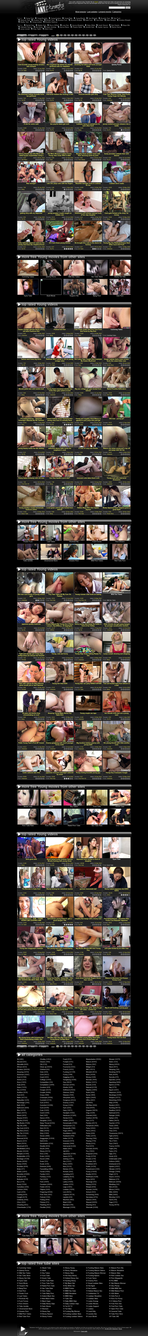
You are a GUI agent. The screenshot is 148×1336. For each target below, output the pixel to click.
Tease (111, 1125)
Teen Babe (99, 20)
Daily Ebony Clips (120, 1236)
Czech (42, 1113)
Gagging (66, 1077)
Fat (41, 1179)
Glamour (66, 1092)
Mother (88, 1082)
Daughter (43, 1120)
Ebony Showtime (71, 1270)
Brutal (19, 1177)
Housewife (67, 1128)
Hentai (65, 1118)
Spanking (112, 1082)
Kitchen (65, 1169)
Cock (42, 1074)
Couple (42, 1092)
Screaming (90, 1194)
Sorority (112, 1077)
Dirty (41, 1133)
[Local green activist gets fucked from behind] (60, 506)
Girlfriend (66, 1090)
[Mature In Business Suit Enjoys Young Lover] (116, 976)
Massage (66, 1207)
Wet (110, 1187)
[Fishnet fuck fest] (60, 328)
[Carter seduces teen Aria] (31, 771)
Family (42, 1174)
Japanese (66, 1154)
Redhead (89, 1177)
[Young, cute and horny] (60, 652)
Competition (44, 1082)
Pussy (88, 1171)
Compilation (44, 1085)
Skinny (111, 1064)
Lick (64, 1192)
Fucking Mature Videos (96, 1270)
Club (41, 1072)
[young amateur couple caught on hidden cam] (60, 211)
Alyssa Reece (64, 27)
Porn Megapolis (117, 1278)
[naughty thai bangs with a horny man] (88, 917)
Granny (65, 1103)
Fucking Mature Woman (97, 1273)
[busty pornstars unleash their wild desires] (116, 152)
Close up (43, 1067)
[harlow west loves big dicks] (31, 357)
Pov (87, 1151)
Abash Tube (28, 806)
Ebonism (51, 1255)
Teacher (112, 1123)
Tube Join (68, 1298)
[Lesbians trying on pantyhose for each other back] (88, 122)
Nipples (88, 1090)
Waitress (112, 1179)
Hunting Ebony (70, 1281)
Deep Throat (44, 1123)
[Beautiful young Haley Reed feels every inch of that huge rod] (88, 1036)
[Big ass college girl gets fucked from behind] (88, 387)
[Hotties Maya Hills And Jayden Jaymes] (88, 506)
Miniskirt (89, 1072)
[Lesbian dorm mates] (116, 182)
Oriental (89, 1115)
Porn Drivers (120, 542)
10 (90, 35)
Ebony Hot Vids (120, 277)
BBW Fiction (69, 1288)
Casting (20, 1194)
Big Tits (19, 1133)
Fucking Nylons (93, 1275)
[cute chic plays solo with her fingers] (60, 182)
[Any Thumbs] (32, 14)
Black (19, 1143)
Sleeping (112, 1069)
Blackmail (20, 1146)
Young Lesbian (37, 22)
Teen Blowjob (92, 18)
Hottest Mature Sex (95, 1291)
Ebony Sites (69, 1273)
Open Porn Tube (117, 1309)
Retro (88, 1179)
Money (88, 1077)
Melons (88, 1064)
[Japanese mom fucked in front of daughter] (88, 857)
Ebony (42, 1151)
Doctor (42, 1136)
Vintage (112, 1171)
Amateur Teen (38, 20)
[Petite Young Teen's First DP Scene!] (31, 741)
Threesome (113, 1133)
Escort (42, 1159)
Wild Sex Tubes (74, 277)
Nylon (88, 1097)
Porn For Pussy (116, 1298)
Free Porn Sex (116, 1304)
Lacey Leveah (25, 29)
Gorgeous (66, 1100)
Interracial (66, 1146)
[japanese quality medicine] (31, 622)
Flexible (43, 1207)
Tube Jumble (28, 561)
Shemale (89, 1207)
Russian (89, 1189)
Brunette (20, 1174)
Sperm (111, 1085)
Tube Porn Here (117, 1314)
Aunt (18, 1095)
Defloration (44, 1125)
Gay (64, 1082)
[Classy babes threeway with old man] (31, 476)
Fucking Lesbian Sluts (73, 1314)
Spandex (112, 1080)
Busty (19, 1184)
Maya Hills (126, 25)
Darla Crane (48, 29)
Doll (41, 1141)
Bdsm (19, 1113)
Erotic (42, 1156)
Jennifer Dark (89, 27)
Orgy (88, 1113)
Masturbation (91, 1059)
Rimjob (88, 1187)
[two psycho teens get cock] (60, 122)
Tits (110, 1141)
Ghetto (65, 1087)
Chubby (43, 1059)
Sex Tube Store (97, 277)
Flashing (43, 1205)
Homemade (67, 1123)
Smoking (112, 1072)
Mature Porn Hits (117, 1268)
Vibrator (112, 1169)
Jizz (64, 1161)
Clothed (43, 1069)
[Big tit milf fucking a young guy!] (116, 1006)
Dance (42, 1118)
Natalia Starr (42, 25)
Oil (87, 1103)
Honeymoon (67, 1125)
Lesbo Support (93, 1306)
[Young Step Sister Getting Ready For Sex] (88, 652)
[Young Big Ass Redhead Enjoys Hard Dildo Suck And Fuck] (116, 241)
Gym (64, 1108)
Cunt (41, 1108)
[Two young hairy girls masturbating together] (60, 947)
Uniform (112, 1161)
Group (65, 1105)
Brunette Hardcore (51, 22)
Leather (66, 1184)
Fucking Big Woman (72, 1311)
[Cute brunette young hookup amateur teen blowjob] (31, 63)
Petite (88, 1136)
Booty (19, 1164)
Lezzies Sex (92, 1314)
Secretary (89, 1197)
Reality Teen (24, 22)
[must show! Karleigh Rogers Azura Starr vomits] (88, 976)
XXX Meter (115, 1293)
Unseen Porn (74, 561)
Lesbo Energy (93, 1301)
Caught (19, 1197)
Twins (111, 1151)
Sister (111, 1062)
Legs (65, 1187)
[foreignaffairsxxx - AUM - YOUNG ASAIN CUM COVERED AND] (31, 917)
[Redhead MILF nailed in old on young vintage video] (60, 357)
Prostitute (89, 1164)
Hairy (65, 1110)
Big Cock (20, 1128)
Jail (64, 1151)
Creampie (43, 1097)
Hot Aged (91, 1286)
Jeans (65, 1156)
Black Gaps (97, 1236)
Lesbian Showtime (95, 1296)
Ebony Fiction (120, 1255)
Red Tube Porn (120, 561)
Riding (88, 1184)
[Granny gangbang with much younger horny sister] (60, 741)
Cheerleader (21, 1207)
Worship (112, 1197)
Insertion (66, 1143)
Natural (88, 1087)
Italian (65, 1148)
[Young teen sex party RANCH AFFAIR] (88, 682)
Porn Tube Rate (28, 825)
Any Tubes (74, 806)
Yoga (111, 1202)
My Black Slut (70, 1283)
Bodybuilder (21, 1156)
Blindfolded (21, 1148)
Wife (110, 1192)
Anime (19, 1080)
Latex (65, 1179)
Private (88, 1159)
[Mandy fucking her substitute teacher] (60, 887)
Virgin (111, 1174)
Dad (41, 1115)
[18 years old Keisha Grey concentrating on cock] (31, 711)
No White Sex (70, 1286)
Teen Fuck (116, 18)
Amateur (20, 1069)
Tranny (111, 1146)
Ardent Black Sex (51, 1236)
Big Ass (19, 1120)
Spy (110, 1087)
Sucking (112, 1108)
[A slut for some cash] (31, 122)
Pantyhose (90, 1125)
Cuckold (43, 1100)
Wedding (112, 1184)
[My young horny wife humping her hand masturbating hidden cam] (31, 1036)
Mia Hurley (39, 27)
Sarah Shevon (103, 25)
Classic (42, 1062)
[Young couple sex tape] (88, 711)
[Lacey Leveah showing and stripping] (116, 652)
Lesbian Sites (93, 1298)
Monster (89, 1080)
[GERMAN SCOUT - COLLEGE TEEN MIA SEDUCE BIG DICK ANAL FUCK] (31, 976)
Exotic (42, 1164)
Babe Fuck (89, 20)
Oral (87, 1108)
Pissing (88, 1141)
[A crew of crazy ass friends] (88, 447)
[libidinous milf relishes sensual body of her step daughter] (88, 211)
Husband (66, 1136)
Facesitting (44, 1169)
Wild (110, 1194)
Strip (110, 1103)
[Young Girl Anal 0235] (60, 682)
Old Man (89, 1105)
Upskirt (111, 1166)
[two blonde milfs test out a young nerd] (116, 711)
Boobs (19, 1161)
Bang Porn (97, 296)
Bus (18, 1182)
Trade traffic (84, 1331)
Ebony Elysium (97, 1255)
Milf (87, 1069)
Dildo (42, 1131)
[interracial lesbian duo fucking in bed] (60, 93)
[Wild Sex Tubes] (116, 593)
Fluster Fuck (27, 542)
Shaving (89, 1205)
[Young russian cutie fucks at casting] (88, 593)
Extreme (43, 1166)
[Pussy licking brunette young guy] (88, 771)
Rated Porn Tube (74, 825)
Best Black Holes (74, 1236)
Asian (19, 1087)
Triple (111, 1148)
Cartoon (20, 1189)
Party (88, 1128)
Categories (116, 12)
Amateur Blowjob (124, 20)
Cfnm (19, 1202)
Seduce (89, 1200)
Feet (41, 1182)
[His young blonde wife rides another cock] (116, 741)
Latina (65, 1182)
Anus (19, 1082)
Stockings (112, 1095)
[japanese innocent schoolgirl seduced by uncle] (60, 771)
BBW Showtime (70, 1293)
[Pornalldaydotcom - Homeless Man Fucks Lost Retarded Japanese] (116, 917)
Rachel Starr (30, 25)
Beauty (19, 1118)
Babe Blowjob (111, 20)
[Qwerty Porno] (116, 63)
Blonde (19, 1151)
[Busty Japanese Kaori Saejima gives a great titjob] (116, 506)
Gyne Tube (28, 296)
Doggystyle (44, 1138)
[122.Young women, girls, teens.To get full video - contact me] (88, 1006)
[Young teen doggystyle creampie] (31, 947)
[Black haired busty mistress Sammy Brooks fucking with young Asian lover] (60, 857)
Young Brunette (42, 18)
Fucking (66, 1072)
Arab (18, 1085)
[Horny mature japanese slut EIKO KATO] (116, 887)
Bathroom (20, 1108)
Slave (111, 1067)
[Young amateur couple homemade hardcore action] (31, 506)
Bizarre (19, 1141)
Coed (42, 1077)
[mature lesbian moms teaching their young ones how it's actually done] (60, 417)
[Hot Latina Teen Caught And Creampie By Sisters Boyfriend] (88, 357)
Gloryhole (66, 1097)
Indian (65, 1138)
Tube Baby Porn (28, 1236)
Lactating (66, 1174)
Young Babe (68, 18)
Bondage (20, 1159)
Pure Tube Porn (51, 825)
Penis (88, 1131)
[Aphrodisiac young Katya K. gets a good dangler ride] (60, 917)
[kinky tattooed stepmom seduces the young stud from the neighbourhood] (31, 241)
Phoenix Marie (77, 27)
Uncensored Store (51, 561)
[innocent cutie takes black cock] (88, 476)
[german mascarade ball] (88, 887)
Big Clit (19, 1125)
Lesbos (90, 1309)
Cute (41, 1110)
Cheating (20, 1205)
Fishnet (42, 1197)
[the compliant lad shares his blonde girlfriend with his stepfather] (60, 63)
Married (66, 1205)
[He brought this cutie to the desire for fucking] (88, 241)
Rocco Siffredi (54, 25)
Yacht (111, 1200)
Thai (110, 1131)
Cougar (42, 1090)
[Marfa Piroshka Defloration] (116, 387)
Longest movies (104, 12)
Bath (18, 1105)
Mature (88, 1062)
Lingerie (66, 1194)
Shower (112, 1059)
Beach (19, 1115)
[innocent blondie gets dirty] (88, 93)
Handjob (66, 1113)
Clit (41, 1064)
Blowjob (20, 1154)
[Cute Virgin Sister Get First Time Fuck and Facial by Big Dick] (88, 328)
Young (111, 1205)
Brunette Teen (105, 18)
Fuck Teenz (92, 1278)
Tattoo (111, 1120)
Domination (44, 1143)
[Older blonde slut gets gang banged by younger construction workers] (116, 622)
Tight (111, 1136)
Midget (88, 1067)
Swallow (112, 1110)
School (88, 1192)
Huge (65, 1131)
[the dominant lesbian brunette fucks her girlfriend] (31, 93)
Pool (87, 1146)
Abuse (120, 1328)
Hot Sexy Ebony (71, 1275)
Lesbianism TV (93, 1293)
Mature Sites (115, 1273)
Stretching (112, 1100)
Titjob (111, 1138)
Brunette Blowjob (76, 20)
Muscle (88, 1085)
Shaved (89, 1202)
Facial (42, 1171)
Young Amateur (56, 18)
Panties (88, 1123)
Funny (65, 1074)
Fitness (42, 1202)
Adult (51, 806)
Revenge (89, 1182)
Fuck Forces (97, 542)
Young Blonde (80, 18)
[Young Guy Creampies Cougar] (116, 771)
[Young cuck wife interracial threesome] (116, 476)
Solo (110, 1074)
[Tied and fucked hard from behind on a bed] (116, 682)
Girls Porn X (115, 1296)
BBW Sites (69, 1296)
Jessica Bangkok (78, 25)
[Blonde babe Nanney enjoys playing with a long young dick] (60, 1006)
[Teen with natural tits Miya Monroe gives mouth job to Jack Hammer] (31, 682)
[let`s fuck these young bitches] (60, 241)
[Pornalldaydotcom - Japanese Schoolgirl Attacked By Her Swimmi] (31, 417)
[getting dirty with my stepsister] (31, 211)
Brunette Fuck (62, 20)
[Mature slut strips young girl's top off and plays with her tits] (116, 447)
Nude (88, 1092)
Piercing (89, 1138)
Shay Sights (37, 29)
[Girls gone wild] (31, 857)
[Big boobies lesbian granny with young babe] (88, 741)
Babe (19, 1097)
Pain (87, 1120)
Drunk (42, 1148)
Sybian (111, 1118)
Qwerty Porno (51, 277)
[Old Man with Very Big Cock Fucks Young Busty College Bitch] (60, 1036)
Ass (18, 1090)
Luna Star (65, 25)
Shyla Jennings (51, 27)
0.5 (35, 70)
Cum (41, 1103)
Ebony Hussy (70, 1268)
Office (88, 1100)
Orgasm (89, 1110)
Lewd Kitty (92, 1311)
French (65, 1069)
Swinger (112, 1115)
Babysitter (20, 1100)
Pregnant (89, 1154)
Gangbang (67, 1080)
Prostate (89, 1161)
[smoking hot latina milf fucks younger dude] (88, 63)
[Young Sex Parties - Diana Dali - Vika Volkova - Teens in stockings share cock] (60, 976)
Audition (20, 1092)
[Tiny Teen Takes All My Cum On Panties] (60, 593)
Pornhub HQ (74, 542)
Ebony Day (74, 1255)
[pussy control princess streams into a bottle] (116, 122)
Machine (66, 1200)
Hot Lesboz (92, 1288)
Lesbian (66, 1189)
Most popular (80, 12)
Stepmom (112, 1092)
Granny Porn (92, 1281)
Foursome (67, 1067)
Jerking (65, 1159)
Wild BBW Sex (116, 1288)
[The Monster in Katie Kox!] (31, 887)
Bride (19, 1169)
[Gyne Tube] (116, 857)
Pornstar (89, 1148)
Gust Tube (97, 806)
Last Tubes (51, 542)
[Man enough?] (31, 182)
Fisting (42, 1200)
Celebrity (20, 1200)
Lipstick (65, 1197)
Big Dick (20, 1131)
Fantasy (43, 1177)
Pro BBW (114, 1281)
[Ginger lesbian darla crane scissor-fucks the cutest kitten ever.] (116, 357)
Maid (65, 1202)
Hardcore (66, 1115)
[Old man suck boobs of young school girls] (31, 593)
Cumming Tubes (28, 277)
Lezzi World (92, 1316)
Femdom (43, 1184)
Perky (88, 1133)
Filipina (42, 1189)
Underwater (113, 1159)
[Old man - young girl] (116, 417)
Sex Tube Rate (97, 825)
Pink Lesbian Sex (117, 1275)
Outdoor (89, 1118)
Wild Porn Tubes (97, 561)
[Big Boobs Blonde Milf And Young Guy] (88, 947)
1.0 (36, 70)
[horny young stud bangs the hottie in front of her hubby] (88, 622)
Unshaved (112, 1164)
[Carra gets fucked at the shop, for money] (116, 211)
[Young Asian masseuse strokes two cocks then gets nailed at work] (60, 387)
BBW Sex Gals (70, 1291)
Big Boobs (20, 1123)
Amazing (20, 1072)
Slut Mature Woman (118, 1283)
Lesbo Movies (93, 1304)
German (66, 1085)
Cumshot (43, 1105)
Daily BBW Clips (71, 1301)
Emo (41, 1154)
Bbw (18, 1110)
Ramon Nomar (116, 27)
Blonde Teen (50, 20)
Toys (110, 1143)
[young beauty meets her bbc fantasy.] (31, 447)
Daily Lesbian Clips (72, 1304)
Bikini (19, 1136)
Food (65, 1059)
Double (42, 1146)
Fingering (43, 1192)
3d (18, 1059)
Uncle (111, 1156)
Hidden (65, 1120)
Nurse (88, 1095)
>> (94, 35)
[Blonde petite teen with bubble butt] (31, 387)
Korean (65, 1171)
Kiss (64, 1166)
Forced (65, 1064)
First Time (43, 1194)
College (43, 1080)
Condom (43, 1087)
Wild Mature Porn (117, 1291)
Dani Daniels (115, 25)
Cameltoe (20, 1187)
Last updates (92, 12)
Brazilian (20, 1166)
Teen (111, 1128)
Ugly (110, 1154)
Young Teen (30, 18)
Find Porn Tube (116, 1306)
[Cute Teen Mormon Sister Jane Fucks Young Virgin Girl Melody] (116, 93)
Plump (88, 1143)
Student (112, 1105)
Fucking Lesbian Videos (74, 1316)
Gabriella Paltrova (26, 27)
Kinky (65, 1164)
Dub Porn (120, 296)
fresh (32, 36)
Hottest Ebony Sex (72, 1278)
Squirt (111, 1090)
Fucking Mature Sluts (96, 1268)
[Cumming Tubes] (116, 328)
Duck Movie (51, 296)
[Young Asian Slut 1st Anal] (116, 1036)
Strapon (112, 1097)
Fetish (42, 1187)
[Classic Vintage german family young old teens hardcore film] (31, 328)
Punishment (90, 1169)
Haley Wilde (91, 25)
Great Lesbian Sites (95, 1283)
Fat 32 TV (68, 1306)
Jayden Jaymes (103, 27)
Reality (88, 1174)
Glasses (66, 1095)
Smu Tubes (120, 825)
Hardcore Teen (25, 20)
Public (88, 1166)
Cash (19, 1192)
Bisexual (20, 1138)
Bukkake (20, 1179)
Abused (20, 1062)
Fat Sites (68, 1309)
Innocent (66, 1141)
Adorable (20, 1064)
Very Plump (115, 1286)
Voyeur (111, 1177)
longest (43, 36)
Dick (41, 1128)
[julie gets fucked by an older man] (116, 947)
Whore (111, 1189)
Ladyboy (66, 1177)
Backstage (21, 1103)
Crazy (42, 1095)
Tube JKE (115, 1316)
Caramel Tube (116, 1311)
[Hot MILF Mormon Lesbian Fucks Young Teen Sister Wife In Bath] (60, 152)
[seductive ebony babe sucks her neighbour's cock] (60, 447)
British (19, 1171)
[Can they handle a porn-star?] (60, 476)
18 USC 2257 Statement (111, 1328)
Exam (42, 1161)
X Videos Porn (116, 1301)
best (22, 36)
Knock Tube (120, 806)
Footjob (66, 1062)
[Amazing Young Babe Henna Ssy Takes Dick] (60, 711)
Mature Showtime (117, 1270)
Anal (18, 1077)
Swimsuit (112, 1113)
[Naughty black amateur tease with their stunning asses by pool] (88, 152)
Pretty (88, 1156)
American (20, 1074)
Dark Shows (28, 1255)
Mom (88, 1074)
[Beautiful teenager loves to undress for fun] (88, 182)
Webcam (112, 1182)
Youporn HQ (74, 296)
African (19, 1067)
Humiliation (67, 1133)
